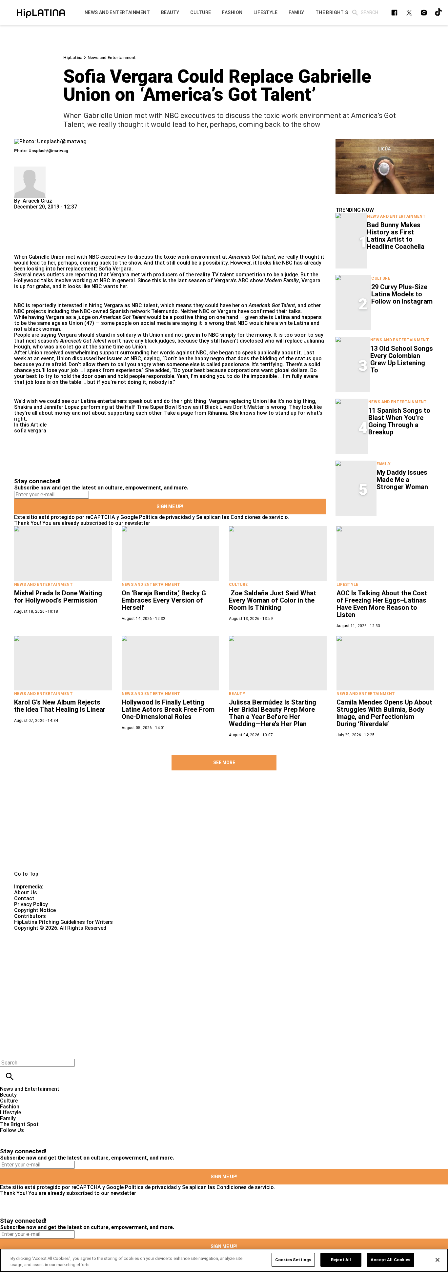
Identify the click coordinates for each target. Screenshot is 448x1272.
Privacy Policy (31, 904)
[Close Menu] (7, 1051)
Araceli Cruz (37, 201)
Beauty (237, 694)
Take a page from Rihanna (195, 413)
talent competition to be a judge (259, 274)
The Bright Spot (19, 1124)
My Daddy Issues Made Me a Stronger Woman (402, 479)
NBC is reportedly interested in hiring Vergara (68, 305)
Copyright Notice (35, 910)
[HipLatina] (41, 12)
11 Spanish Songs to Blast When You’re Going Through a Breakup (399, 421)
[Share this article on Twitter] (54, 212)
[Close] (437, 1260)
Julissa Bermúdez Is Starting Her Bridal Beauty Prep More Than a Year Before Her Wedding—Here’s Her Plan (272, 713)
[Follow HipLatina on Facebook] (394, 12)
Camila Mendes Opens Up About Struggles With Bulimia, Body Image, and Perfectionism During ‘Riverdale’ (384, 713)
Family (384, 464)
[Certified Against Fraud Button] (37, 934)
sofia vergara (30, 430)
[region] (224, 1260)
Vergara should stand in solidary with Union (110, 335)
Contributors (30, 916)
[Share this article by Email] (69, 212)
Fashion (9, 1106)
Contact (24, 898)
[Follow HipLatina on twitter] (409, 12)
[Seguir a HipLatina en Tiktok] (438, 12)
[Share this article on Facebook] (38, 212)
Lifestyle (347, 584)
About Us (25, 892)
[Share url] (21, 246)
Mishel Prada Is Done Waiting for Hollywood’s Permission (58, 596)
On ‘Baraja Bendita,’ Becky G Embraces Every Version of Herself (164, 600)
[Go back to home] (183, 955)
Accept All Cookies (390, 1259)
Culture (380, 278)
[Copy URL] (29, 232)
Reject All (341, 1259)
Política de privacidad (165, 517)
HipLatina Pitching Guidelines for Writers (63, 922)
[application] (385, 166)
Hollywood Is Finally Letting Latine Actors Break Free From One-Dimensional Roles (168, 709)
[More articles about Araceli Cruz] (30, 169)
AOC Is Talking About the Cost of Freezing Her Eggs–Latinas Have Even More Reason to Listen (381, 604)
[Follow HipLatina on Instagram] (424, 12)
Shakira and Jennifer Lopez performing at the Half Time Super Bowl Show (103, 407)
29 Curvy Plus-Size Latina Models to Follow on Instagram (402, 294)
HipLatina (72, 57)
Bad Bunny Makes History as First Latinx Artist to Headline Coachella (395, 235)
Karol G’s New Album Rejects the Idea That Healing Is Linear (60, 705)
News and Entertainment (112, 57)
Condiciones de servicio (259, 517)
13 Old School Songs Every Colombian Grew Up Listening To (401, 359)
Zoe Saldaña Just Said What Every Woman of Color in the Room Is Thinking (272, 600)
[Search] (355, 12)
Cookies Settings (293, 1259)
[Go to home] (224, 828)
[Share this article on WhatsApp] (22, 212)
